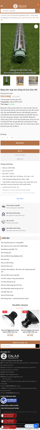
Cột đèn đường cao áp (8, 282)
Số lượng (3, 134)
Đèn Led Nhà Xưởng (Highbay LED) (12, 256)
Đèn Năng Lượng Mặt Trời (9, 249)
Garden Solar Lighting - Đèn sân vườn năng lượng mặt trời (18, 271)
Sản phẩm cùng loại (20, 305)
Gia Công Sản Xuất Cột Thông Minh (12, 242)
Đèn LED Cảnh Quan (7, 295)
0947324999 (14, 223)
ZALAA (24, 425)
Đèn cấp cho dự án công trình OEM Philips (14, 246)
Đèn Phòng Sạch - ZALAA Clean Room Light (15, 298)
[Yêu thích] (36, 26)
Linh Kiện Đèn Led (6, 292)
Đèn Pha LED (5, 259)
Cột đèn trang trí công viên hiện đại (12, 278)
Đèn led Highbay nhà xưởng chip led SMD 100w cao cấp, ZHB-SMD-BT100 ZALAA (10, 331)
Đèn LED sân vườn (7, 266)
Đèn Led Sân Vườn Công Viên (10, 275)
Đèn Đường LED (6, 252)
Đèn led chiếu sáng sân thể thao (11, 285)
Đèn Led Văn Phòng (7, 263)
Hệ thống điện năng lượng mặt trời (12, 288)
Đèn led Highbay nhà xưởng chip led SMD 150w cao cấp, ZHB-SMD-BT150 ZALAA (30, 331)
